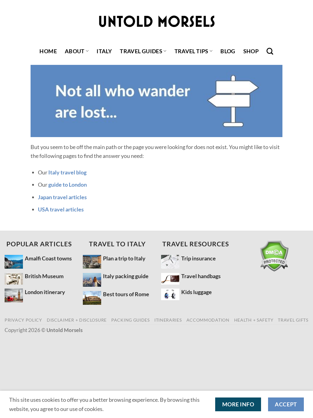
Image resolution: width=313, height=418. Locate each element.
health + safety (254, 320)
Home (48, 51)
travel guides (141, 51)
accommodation (208, 320)
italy (104, 51)
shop (251, 51)
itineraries (168, 320)
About (75, 51)
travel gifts (293, 320)
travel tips (191, 51)
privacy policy (23, 320)
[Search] (270, 51)
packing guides (130, 320)
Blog (227, 51)
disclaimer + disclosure (77, 320)
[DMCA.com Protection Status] (273, 256)
